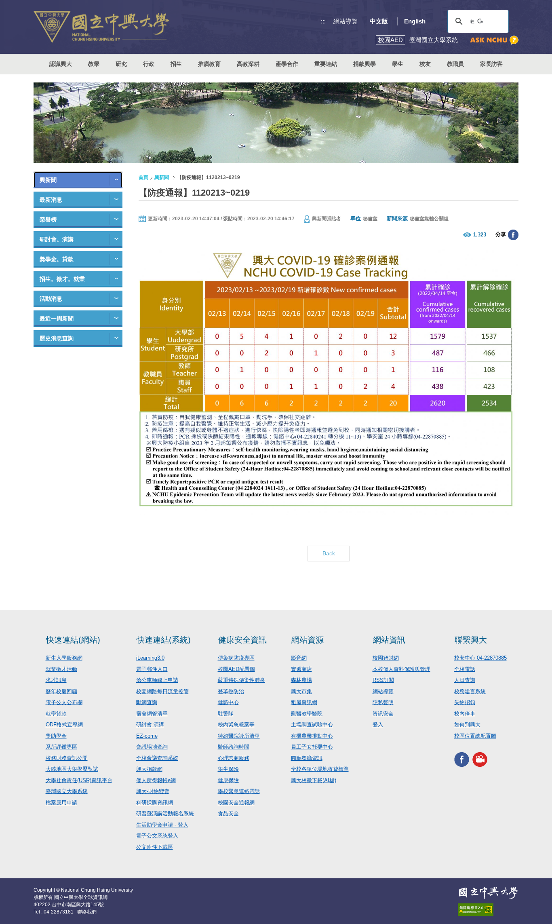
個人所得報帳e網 (156, 780)
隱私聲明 (383, 702)
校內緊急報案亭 (236, 724)
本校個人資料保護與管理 (401, 669)
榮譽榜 (48, 219)
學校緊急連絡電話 (239, 791)
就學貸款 (56, 714)
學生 (397, 64)
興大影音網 (479, 759)
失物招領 (464, 702)
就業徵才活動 (61, 669)
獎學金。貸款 (57, 259)
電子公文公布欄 (64, 702)
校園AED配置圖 (236, 669)
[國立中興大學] (101, 27)
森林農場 (301, 680)
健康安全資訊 (242, 639)
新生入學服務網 (64, 658)
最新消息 (51, 199)
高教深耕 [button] (248, 64)
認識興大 (60, 64)
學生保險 (228, 769)
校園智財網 (386, 658)
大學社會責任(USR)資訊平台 (79, 780)
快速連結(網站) (73, 639)
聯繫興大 (471, 639)
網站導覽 (345, 21)
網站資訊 (389, 639)
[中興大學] (488, 892)
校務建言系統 (470, 691)
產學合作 (287, 64)
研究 (121, 64)
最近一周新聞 (57, 318)
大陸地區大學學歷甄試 (72, 769)
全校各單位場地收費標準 (320, 769)
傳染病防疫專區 (236, 658)
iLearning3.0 (150, 658)
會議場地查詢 (152, 747)
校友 (425, 64)
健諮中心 (228, 702)
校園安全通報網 (236, 803)
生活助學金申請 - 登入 (162, 825)
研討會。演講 (57, 239)
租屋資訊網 (304, 702)
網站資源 (307, 639)
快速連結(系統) (164, 639)
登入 (378, 724)
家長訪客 (491, 64)
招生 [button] (176, 64)
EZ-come (147, 736)
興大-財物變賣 (152, 791)
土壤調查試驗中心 (312, 724)
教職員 (455, 64)
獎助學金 (56, 736)
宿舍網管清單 (152, 714)
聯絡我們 (87, 912)
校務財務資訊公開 (67, 758)
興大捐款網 (149, 769)
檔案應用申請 (61, 803)
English (415, 21)
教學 (93, 64)
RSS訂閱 (383, 680)
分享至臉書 (513, 235)
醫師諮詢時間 (233, 747)
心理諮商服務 (233, 758)
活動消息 (51, 298)
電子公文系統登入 (157, 836)
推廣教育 (209, 64)
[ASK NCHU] (494, 40)
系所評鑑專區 (61, 747)
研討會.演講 (150, 724)
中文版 (379, 21)
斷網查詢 (146, 702)
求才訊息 (56, 680)
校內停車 (464, 714)
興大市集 (301, 691)
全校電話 (464, 669)
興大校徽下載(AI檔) (313, 780)
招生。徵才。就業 (62, 279)
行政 (148, 64)
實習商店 (301, 669)
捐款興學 (364, 64)
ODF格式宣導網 (64, 724)
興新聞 (48, 180)
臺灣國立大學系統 (67, 791)
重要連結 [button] (325, 64)
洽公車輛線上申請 (157, 680)
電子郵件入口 (152, 669)
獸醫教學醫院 (306, 714)
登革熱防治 (231, 691)
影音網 (299, 658)
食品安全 (228, 813)
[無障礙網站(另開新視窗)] (488, 909)
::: (323, 21)
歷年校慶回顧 (61, 691)
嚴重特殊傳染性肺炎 (241, 680)
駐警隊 (226, 714)
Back (328, 553)
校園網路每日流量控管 (162, 691)
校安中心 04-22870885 (480, 658)
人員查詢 (464, 680)
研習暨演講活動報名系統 (165, 813)
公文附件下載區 (154, 847)
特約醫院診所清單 (239, 736)
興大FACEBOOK (461, 759)
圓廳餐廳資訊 (306, 758)
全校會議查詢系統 (157, 758)
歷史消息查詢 (57, 338)
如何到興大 (467, 724)
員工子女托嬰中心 (312, 747)
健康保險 (228, 780)
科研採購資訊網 (154, 803)
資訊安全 (383, 714)
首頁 (143, 177)
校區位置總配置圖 (475, 736)
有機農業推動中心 (312, 736)
